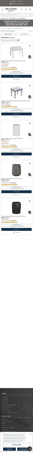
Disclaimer (5, 429)
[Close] (30, 434)
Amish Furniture (6, 411)
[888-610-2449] (26, 9)
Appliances (5, 399)
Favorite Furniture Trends (9, 413)
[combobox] (24, 34)
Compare (17, 79)
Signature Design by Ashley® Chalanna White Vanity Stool (13, 60)
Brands (4, 423)
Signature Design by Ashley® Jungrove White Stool (12, 138)
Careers (4, 425)
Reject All (9, 449)
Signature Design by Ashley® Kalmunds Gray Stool (11, 178)
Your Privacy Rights (16, 444)
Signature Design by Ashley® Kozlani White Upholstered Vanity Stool (15, 100)
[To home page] (11, 9)
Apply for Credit (7, 421)
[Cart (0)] (30, 9)
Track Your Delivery (17, 3)
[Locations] (21, 9)
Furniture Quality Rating (9, 431)
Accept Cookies (23, 449)
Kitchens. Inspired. (7, 407)
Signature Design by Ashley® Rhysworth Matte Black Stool (13, 216)
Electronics (5, 401)
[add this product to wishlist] (30, 46)
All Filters (9, 34)
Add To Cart (16, 76)
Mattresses (5, 403)
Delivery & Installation (8, 427)
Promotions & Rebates (8, 405)
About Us (5, 419)
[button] (13, 1)
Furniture (10, 28)
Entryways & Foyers (17, 28)
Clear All (12, 37)
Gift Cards (5, 409)
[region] (16, 442)
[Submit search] (30, 14)
